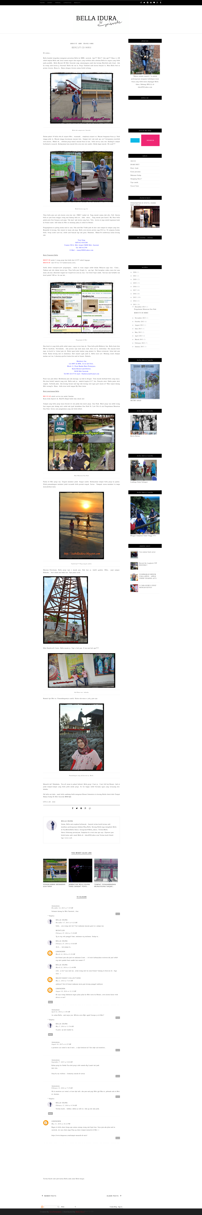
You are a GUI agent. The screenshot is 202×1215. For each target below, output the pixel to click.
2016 (135, 294)
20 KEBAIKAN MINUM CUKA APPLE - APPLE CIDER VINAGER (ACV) (148, 576)
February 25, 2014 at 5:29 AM (66, 933)
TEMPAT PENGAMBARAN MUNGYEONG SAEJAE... (105, 885)
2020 (135, 279)
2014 (135, 301)
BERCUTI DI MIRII (141, 313)
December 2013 (140, 307)
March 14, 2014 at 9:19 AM (65, 954)
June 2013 (138, 329)
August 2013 (139, 325)
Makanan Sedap (135, 175)
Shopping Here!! (136, 179)
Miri (80, 43)
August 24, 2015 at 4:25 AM (61, 1044)
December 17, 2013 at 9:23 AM (66, 922)
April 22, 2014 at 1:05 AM (61, 1012)
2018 (135, 287)
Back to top (89, 1211)
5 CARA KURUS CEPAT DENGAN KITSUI (147, 586)
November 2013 (140, 318)
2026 (135, 272)
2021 (135, 276)
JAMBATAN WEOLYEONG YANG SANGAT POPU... (79, 885)
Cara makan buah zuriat (147, 552)
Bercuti (73, 43)
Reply (117, 914)
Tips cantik (134, 182)
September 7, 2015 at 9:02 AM (62, 1062)
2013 (135, 304)
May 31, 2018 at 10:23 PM (61, 1124)
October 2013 (140, 321)
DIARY (50, 2)
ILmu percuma (135, 172)
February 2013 (140, 343)
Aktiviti (133, 161)
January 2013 (140, 347)
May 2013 (138, 332)
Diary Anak (134, 168)
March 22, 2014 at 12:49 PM (66, 967)
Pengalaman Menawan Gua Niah (145, 309)
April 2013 (139, 336)
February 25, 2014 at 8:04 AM (66, 944)
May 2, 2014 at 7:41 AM (64, 981)
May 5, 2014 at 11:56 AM (65, 1026)
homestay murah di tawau (76, 1074)
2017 (135, 290)
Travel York (88, 43)
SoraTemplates (55, 1212)
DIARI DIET (135, 164)
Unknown (60, 951)
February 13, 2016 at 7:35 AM (62, 1088)
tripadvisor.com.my (75, 273)
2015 (135, 297)
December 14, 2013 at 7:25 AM (62, 908)
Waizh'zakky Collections (68, 978)
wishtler (60, 930)
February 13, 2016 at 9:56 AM (66, 1105)
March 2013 (139, 339)
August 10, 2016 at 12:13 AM (66, 991)
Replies (51, 916)
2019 (135, 283)
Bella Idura (67, 821)
